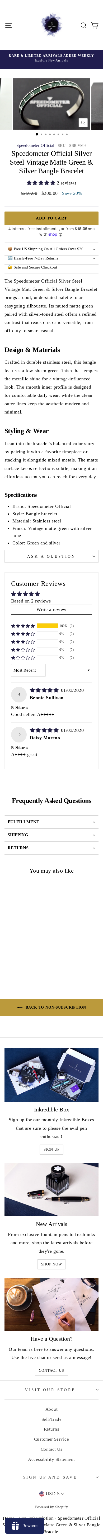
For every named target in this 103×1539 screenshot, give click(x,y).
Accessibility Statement (51, 1459)
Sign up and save (50, 1477)
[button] (42, 183)
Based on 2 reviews (31, 601)
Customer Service (51, 1439)
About (51, 1409)
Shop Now (51, 1264)
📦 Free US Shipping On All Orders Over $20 (45, 249)
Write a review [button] (51, 609)
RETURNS (18, 848)
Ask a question (51, 556)
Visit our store (50, 1390)
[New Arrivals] (51, 1189)
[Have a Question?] (51, 1304)
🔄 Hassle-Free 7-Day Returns (33, 258)
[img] (45, 690)
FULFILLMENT (23, 822)
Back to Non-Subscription (55, 1007)
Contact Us (51, 1371)
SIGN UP (52, 1149)
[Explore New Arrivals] (51, 59)
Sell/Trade (51, 1419)
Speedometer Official (35, 145)
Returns (51, 1429)
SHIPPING (18, 835)
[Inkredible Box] (51, 1074)
